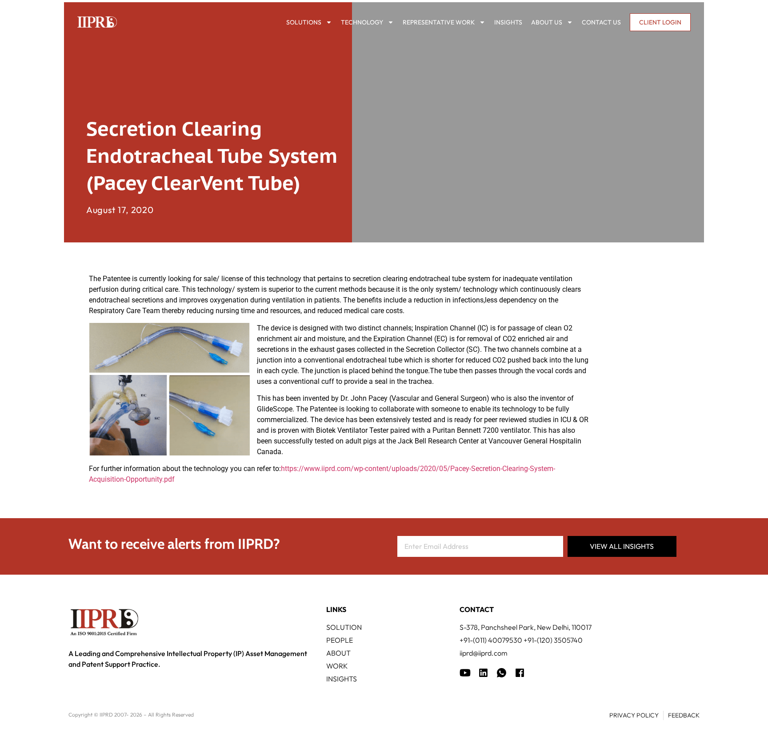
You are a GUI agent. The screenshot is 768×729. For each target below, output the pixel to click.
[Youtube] (465, 672)
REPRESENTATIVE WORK (439, 22)
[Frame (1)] (483, 672)
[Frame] (501, 672)
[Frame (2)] (519, 672)
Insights (508, 22)
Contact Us (601, 22)
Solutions (303, 22)
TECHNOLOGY (362, 22)
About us (546, 22)
